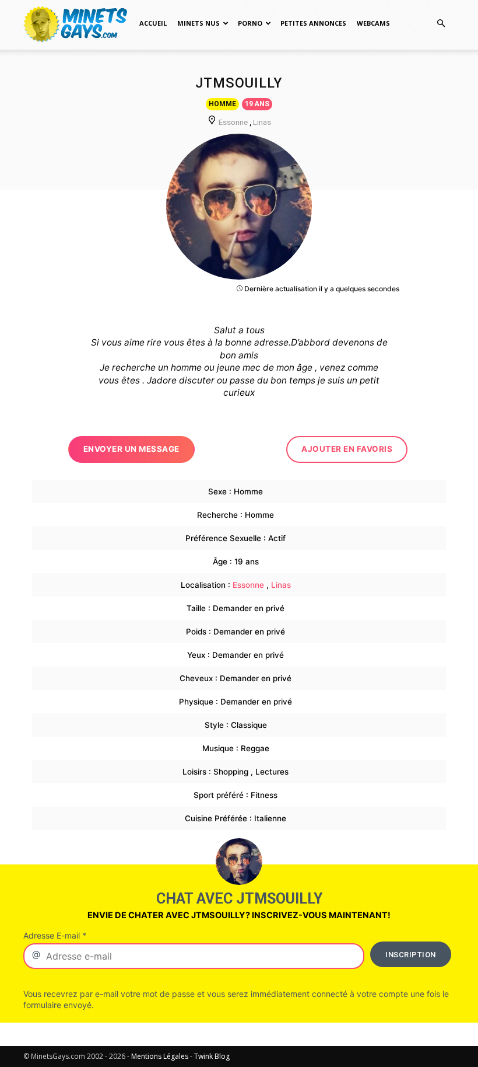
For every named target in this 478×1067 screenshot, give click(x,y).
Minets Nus (198, 23)
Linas (262, 122)
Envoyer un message (131, 449)
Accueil (153, 23)
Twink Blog (212, 1056)
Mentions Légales (159, 1056)
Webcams (373, 23)
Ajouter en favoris (346, 449)
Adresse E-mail (54, 935)
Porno (250, 23)
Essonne (233, 122)
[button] (441, 23)
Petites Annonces (313, 23)
